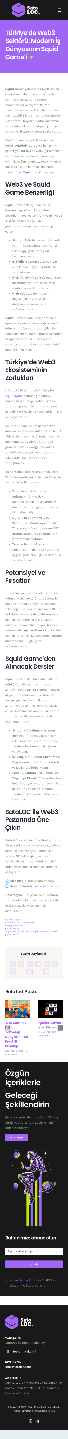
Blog (20, 925)
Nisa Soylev (15, 919)
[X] (21, 964)
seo (48, 931)
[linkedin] (37, 1421)
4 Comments (12, 928)
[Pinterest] (13, 971)
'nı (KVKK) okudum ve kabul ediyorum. (32, 1283)
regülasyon (38, 931)
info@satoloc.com (18, 1367)
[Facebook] (13, 964)
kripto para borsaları (24, 614)
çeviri (14, 931)
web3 (15, 934)
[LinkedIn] (38, 964)
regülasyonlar (15, 396)
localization (24, 931)
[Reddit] (30, 964)
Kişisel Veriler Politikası (25, 1280)
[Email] (46, 971)
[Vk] (29, 971)
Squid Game (32, 172)
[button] (7, 1028)
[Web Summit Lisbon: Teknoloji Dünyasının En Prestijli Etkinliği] (17, 1009)
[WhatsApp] (46, 964)
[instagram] (30, 1421)
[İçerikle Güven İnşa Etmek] (50, 1009)
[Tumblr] (55, 964)
